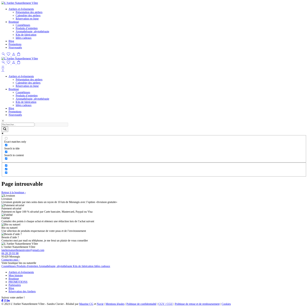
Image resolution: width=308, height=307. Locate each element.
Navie (100, 303)
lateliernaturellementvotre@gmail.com (22, 250)
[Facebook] (2, 300)
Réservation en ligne (27, 18)
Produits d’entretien (27, 28)
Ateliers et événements (21, 9)
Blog (11, 41)
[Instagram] (5, 300)
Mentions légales (115, 303)
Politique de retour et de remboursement (197, 303)
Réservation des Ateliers (22, 291)
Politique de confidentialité (141, 303)
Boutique (14, 21)
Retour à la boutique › (13, 192)
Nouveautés (15, 47)
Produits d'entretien (28, 266)
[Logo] (19, 2)
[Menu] (2, 66)
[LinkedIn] (8, 300)
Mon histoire (16, 275)
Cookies (226, 303)
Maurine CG (86, 303)
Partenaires (15, 285)
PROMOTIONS (18, 281)
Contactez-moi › (10, 259)
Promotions (15, 44)
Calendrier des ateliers (28, 15)
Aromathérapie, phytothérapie (32, 31)
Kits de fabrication (26, 34)
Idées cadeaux (24, 37)
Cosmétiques (23, 25)
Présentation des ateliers (29, 12)
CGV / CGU (165, 303)
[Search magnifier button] (4, 129)
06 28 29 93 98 (10, 253)
